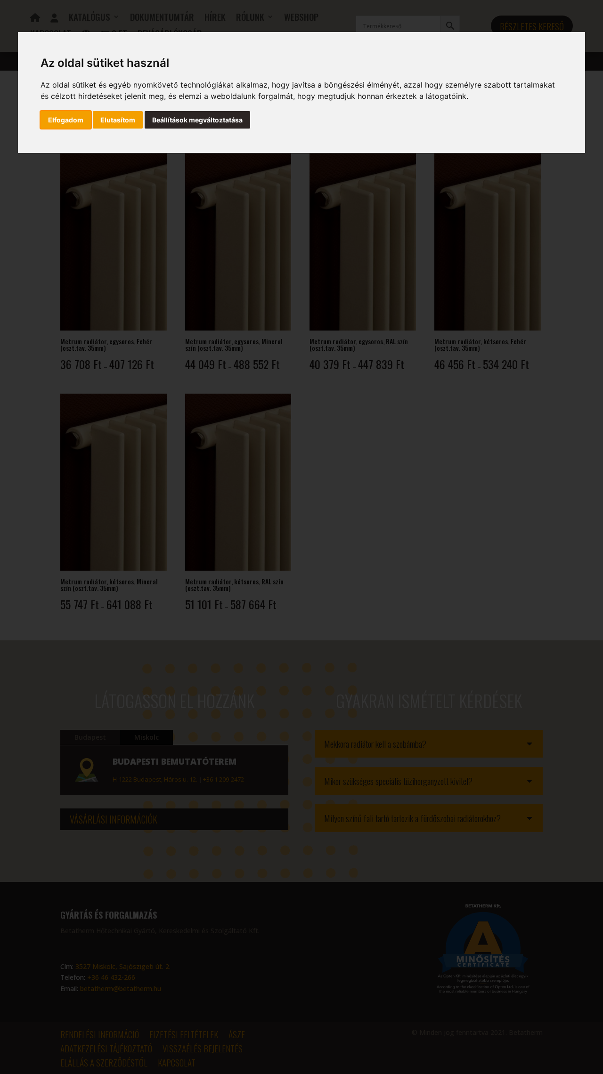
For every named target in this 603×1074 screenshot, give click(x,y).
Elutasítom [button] (117, 120)
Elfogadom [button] (65, 120)
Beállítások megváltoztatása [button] (197, 120)
